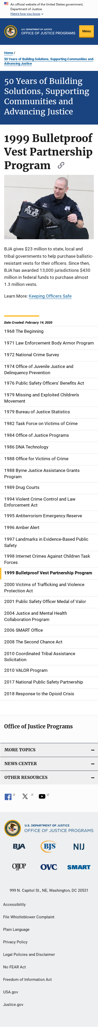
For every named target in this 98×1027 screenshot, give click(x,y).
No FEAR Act (14, 967)
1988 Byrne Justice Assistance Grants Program (42, 473)
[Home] (48, 31)
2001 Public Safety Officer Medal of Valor (45, 601)
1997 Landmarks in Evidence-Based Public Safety (46, 542)
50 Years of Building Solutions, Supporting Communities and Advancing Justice (48, 61)
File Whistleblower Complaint (28, 917)
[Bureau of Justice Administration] (19, 850)
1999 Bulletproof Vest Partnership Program (48, 572)
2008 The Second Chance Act (33, 641)
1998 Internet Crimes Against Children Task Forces (47, 559)
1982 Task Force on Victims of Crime (41, 423)
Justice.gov (13, 1004)
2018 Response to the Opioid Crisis (39, 693)
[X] (27, 798)
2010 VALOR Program (26, 670)
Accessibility (14, 904)
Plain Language (16, 929)
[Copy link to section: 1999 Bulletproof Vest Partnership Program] (58, 164)
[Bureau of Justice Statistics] (49, 854)
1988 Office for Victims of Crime (36, 458)
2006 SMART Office (23, 630)
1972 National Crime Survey (31, 354)
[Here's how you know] (49, 9)
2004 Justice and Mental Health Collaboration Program (35, 616)
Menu (86, 31)
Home (8, 53)
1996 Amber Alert (21, 527)
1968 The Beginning (24, 331)
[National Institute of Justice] (79, 851)
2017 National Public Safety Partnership (43, 682)
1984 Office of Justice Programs (36, 435)
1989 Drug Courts (21, 487)
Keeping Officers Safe (50, 296)
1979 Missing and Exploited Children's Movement (41, 398)
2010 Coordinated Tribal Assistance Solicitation (39, 656)
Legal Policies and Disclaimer (29, 954)
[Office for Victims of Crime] (49, 871)
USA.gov (10, 992)
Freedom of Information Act (27, 979)
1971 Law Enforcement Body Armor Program (49, 343)
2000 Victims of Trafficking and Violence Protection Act (44, 587)
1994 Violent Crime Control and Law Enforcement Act (40, 502)
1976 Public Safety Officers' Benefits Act (44, 383)
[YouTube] (44, 798)
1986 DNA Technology (26, 447)
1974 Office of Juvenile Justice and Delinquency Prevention (38, 369)
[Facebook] (10, 798)
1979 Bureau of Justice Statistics (37, 411)
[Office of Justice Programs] (10, 31)
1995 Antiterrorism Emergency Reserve (43, 515)
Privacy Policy (15, 942)
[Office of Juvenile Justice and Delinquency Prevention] (19, 871)
